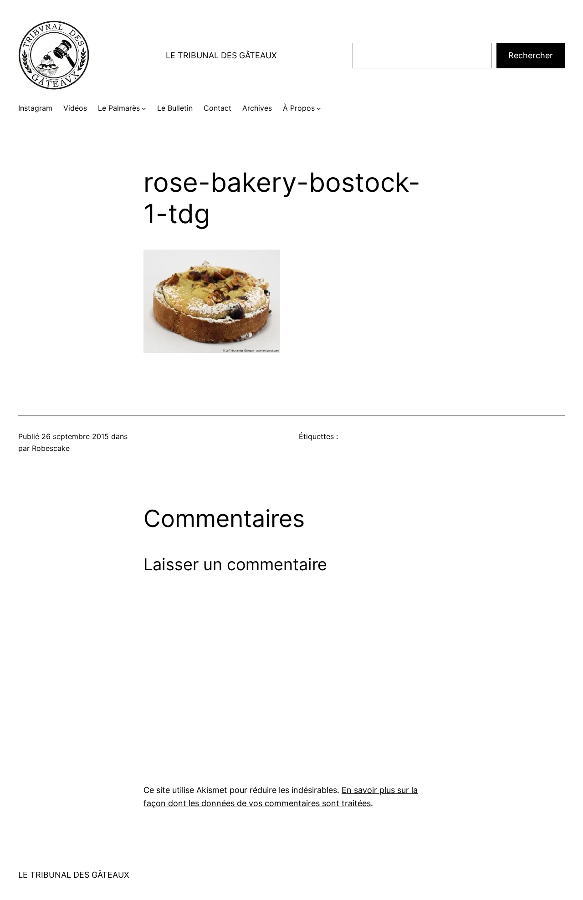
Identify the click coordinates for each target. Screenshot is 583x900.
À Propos (299, 107)
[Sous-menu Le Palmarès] (144, 108)
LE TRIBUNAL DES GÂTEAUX (221, 55)
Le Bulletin (175, 107)
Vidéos (75, 107)
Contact (217, 107)
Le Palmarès (119, 107)
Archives (257, 107)
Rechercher (530, 55)
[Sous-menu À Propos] (319, 108)
